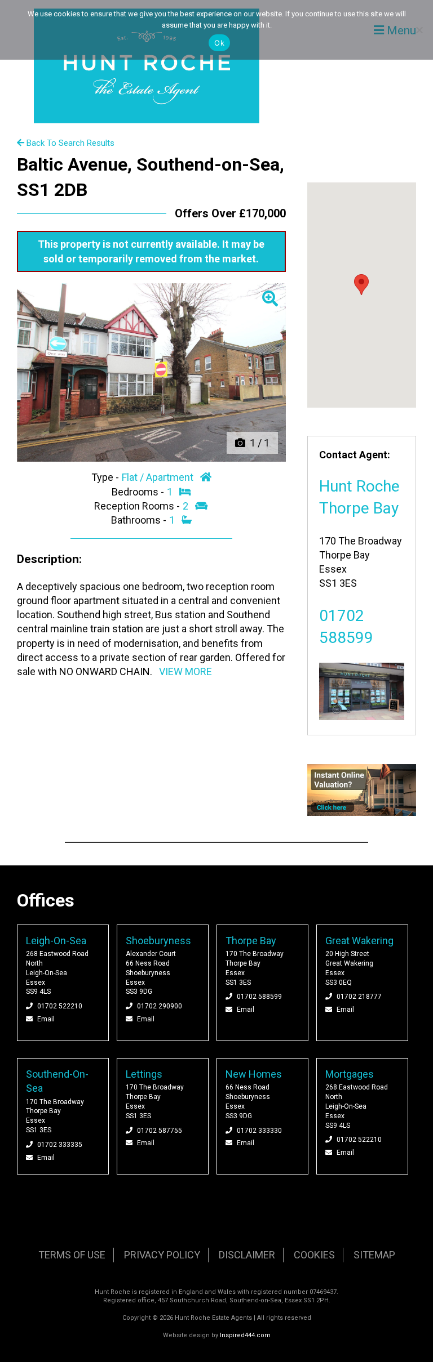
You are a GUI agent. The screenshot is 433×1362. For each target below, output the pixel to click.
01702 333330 (259, 1131)
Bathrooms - (140, 520)
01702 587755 (159, 1131)
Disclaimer (247, 1255)
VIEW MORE (185, 671)
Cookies (314, 1255)
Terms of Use (71, 1255)
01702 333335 (59, 1145)
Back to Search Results (69, 143)
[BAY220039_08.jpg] (151, 372)
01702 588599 (259, 997)
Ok (219, 42)
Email (46, 1019)
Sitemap (374, 1255)
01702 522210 (59, 1006)
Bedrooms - (139, 492)
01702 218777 (359, 997)
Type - (106, 477)
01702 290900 (159, 1006)
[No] (419, 29)
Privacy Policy (162, 1255)
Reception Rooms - (138, 506)
